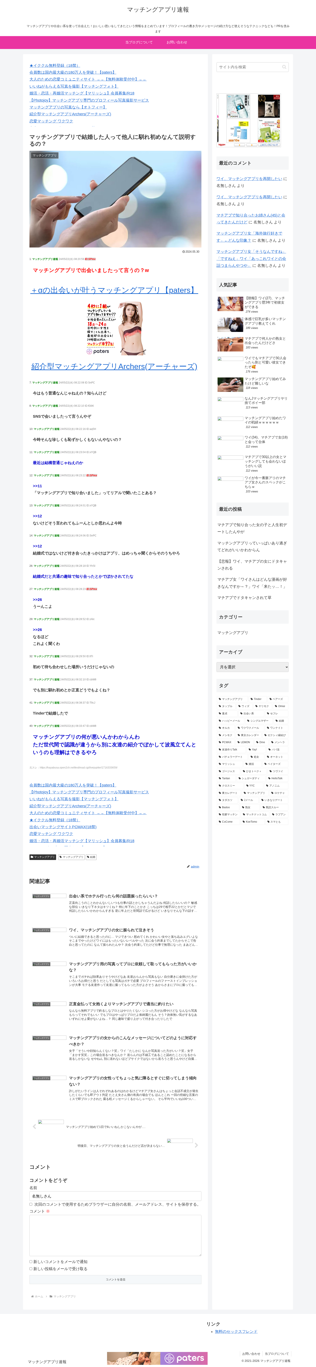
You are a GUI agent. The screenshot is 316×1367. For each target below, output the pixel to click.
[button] (284, 66)
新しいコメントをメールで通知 (60, 1262)
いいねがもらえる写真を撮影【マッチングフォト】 (73, 86)
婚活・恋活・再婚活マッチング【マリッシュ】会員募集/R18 (81, 93)
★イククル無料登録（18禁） (54, 65)
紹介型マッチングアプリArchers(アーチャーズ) (70, 114)
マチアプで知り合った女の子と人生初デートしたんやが (252, 528)
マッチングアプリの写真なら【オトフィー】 (68, 107)
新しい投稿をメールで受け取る (60, 1269)
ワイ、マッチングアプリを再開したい (249, 179)
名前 (33, 1188)
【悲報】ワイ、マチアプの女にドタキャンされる (252, 564)
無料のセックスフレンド (236, 1331)
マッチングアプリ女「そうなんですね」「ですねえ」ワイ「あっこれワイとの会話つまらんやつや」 (251, 258)
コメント (39, 1211)
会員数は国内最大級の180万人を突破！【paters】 (72, 72)
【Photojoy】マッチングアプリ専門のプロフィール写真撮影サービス (89, 100)
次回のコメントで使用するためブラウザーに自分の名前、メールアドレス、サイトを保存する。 (117, 1204)
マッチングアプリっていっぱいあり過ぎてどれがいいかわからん (252, 546)
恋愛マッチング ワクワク (51, 121)
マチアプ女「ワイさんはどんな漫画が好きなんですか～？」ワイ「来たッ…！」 (252, 582)
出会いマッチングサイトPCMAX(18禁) (63, 827)
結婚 (92, 856)
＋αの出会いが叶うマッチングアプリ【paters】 (114, 290)
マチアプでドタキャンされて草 (244, 598)
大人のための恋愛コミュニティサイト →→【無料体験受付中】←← (88, 79)
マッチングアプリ (44, 856)
